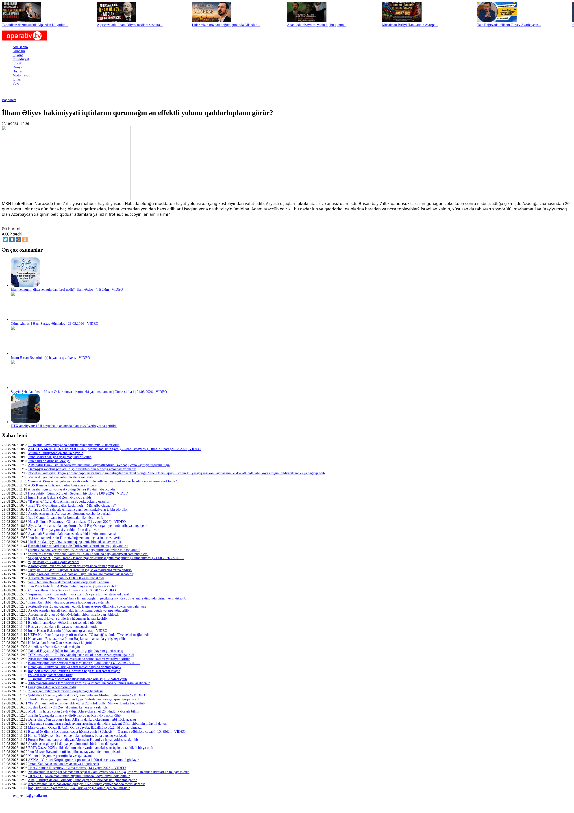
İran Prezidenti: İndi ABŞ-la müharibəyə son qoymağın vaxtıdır (73, 586)
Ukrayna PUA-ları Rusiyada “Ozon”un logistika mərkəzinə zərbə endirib (80, 570)
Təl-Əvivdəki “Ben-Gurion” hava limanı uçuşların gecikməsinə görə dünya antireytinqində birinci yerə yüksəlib (107, 598)
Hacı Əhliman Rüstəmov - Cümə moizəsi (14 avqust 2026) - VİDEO (77, 768)
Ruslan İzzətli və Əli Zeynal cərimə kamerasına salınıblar (68, 707)
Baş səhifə (9, 100)
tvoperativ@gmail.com (30, 796)
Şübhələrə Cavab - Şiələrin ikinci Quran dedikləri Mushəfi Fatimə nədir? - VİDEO (86, 695)
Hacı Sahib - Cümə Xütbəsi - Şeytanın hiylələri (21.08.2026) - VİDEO (78, 493)
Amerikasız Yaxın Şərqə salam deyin (54, 647)
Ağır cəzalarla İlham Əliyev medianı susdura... (130, 25)
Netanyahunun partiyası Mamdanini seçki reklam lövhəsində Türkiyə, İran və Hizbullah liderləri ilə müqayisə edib (108, 772)
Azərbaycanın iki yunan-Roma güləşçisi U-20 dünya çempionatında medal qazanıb (86, 784)
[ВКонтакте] (12, 239)
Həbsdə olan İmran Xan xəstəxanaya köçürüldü (61, 643)
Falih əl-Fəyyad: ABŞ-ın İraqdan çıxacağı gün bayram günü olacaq (75, 651)
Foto (16, 83)
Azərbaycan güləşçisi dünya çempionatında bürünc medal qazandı (74, 743)
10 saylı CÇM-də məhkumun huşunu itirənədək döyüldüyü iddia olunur (79, 776)
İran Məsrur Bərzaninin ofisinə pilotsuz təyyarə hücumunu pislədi (74, 752)
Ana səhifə (20, 47)
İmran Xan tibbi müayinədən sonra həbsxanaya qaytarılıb (68, 602)
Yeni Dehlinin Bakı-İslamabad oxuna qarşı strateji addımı (68, 582)
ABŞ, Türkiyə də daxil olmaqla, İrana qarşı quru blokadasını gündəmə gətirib (82, 780)
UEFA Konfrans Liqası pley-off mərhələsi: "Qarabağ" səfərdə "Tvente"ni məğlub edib (89, 634)
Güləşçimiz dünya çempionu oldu (52, 687)
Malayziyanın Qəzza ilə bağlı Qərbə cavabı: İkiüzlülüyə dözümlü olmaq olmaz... (85, 727)
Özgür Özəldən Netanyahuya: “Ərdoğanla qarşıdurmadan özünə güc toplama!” (84, 550)
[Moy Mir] (18, 239)
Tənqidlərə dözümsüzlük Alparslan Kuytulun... (35, 25)
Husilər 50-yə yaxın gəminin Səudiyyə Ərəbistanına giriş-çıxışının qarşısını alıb (84, 699)
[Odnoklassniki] (25, 239)
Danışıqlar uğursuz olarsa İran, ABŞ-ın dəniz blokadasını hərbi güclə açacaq (82, 719)
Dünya (17, 67)
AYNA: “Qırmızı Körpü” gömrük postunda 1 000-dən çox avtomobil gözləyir (83, 760)
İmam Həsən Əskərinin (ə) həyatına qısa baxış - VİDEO (50, 358)
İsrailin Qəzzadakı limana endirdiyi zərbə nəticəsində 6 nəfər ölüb (74, 715)
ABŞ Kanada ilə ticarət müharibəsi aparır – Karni (63, 485)
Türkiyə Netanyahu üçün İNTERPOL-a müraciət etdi (66, 578)
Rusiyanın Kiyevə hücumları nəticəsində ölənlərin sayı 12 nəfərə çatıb (77, 679)
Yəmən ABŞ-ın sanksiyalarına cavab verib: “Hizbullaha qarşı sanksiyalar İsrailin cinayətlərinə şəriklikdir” (102, 481)
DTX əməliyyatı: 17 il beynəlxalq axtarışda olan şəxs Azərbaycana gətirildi (64, 426)
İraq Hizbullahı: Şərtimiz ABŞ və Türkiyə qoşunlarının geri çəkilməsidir (79, 788)
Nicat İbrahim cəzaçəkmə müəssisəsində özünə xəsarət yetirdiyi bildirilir (79, 659)
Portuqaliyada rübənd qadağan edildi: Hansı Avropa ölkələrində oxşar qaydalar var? (87, 606)
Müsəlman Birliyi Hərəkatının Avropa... (410, 25)
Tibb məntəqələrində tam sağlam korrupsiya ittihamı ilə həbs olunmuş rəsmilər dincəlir (89, 683)
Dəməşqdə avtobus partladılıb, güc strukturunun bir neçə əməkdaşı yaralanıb (82, 469)
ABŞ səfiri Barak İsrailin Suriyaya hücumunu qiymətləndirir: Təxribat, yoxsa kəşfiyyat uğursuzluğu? (99, 465)
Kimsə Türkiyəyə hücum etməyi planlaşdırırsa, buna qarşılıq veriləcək (77, 735)
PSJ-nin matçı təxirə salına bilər (50, 675)
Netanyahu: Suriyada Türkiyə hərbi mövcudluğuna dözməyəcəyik (74, 667)
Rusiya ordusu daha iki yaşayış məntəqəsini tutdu (63, 626)
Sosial (17, 63)
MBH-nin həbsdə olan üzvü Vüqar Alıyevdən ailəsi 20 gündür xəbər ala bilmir (83, 711)
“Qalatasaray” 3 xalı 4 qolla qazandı (53, 562)
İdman (17, 79)
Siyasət (18, 55)
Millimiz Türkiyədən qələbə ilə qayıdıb (55, 453)
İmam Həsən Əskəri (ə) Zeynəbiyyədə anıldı (59, 497)
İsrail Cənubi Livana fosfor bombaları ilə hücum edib (65, 517)
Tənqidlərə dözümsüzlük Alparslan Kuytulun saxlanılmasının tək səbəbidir (80, 574)
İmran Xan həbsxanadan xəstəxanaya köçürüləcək (63, 764)
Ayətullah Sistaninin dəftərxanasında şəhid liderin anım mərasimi (73, 534)
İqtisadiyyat (21, 59)
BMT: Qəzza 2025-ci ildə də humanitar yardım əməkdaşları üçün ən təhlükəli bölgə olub (90, 748)
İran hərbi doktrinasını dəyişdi (49, 461)
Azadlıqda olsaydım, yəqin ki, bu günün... (316, 25)
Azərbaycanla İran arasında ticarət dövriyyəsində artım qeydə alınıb (75, 566)
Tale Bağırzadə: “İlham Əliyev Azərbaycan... (509, 25)
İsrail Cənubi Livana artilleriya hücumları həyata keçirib (67, 618)
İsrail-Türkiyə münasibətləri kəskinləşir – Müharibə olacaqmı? (72, 505)
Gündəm (19, 51)
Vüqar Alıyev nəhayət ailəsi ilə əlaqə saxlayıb (60, 477)
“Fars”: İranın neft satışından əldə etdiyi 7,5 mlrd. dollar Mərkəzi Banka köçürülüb (86, 703)
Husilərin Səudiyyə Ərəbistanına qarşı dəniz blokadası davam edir (74, 542)
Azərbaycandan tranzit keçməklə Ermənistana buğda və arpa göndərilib (78, 610)
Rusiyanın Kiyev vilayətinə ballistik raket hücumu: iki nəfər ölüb (74, 445)
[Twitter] (5, 239)
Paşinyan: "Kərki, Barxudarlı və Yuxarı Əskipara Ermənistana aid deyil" (79, 594)
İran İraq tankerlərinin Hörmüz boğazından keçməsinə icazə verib (74, 538)
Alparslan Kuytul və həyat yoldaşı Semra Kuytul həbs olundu (71, 489)
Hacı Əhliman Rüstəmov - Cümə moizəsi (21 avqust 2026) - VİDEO (77, 521)
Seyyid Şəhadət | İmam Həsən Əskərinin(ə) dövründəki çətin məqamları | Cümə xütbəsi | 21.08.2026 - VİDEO (89, 392)
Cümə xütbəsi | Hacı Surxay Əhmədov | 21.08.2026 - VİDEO (54, 323)
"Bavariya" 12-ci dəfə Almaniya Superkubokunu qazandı (68, 501)
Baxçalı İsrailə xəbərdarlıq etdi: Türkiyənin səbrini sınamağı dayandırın (78, 546)
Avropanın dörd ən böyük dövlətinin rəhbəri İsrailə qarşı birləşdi (73, 614)
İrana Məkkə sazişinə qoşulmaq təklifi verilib (59, 457)
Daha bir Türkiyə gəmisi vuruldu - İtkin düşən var (63, 530)
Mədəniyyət (21, 75)
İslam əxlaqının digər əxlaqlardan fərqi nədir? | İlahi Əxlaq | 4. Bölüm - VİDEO (67, 289)
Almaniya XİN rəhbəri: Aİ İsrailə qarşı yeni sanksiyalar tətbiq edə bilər (78, 509)
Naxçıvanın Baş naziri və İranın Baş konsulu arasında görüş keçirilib (76, 639)
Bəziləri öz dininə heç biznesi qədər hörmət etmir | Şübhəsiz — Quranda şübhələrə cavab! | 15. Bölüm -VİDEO (107, 731)
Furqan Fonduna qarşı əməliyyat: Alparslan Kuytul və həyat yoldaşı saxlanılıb (83, 739)
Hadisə (17, 71)
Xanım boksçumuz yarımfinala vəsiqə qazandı (60, 756)
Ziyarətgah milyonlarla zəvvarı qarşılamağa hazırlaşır (65, 691)
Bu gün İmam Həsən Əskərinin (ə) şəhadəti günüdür (65, 622)
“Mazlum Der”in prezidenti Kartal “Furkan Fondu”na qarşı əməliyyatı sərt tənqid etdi (88, 554)
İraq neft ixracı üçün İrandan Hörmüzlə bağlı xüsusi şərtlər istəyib (74, 671)
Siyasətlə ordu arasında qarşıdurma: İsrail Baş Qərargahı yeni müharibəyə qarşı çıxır (87, 525)
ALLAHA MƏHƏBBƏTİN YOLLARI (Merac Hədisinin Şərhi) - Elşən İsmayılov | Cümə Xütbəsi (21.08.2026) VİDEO (114, 449)
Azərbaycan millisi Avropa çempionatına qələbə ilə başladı (69, 513)
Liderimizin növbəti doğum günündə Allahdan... (226, 25)
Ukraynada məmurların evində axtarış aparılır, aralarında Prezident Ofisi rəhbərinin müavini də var (97, 723)
